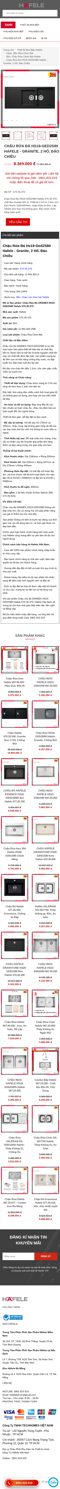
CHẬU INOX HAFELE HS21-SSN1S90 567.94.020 (45, 682)
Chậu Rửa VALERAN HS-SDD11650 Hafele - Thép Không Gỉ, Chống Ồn (14, 1144)
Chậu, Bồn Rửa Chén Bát (19, 53)
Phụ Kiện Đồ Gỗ (12, 38)
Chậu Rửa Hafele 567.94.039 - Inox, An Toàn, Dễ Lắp (14, 1026)
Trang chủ (8, 50)
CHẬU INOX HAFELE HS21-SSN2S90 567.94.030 (45, 968)
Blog (44, 38)
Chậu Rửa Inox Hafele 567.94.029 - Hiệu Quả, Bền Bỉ (14, 682)
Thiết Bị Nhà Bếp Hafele (29, 50)
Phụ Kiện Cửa (36, 31)
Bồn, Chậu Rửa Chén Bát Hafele (23, 56)
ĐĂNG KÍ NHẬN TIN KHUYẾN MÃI (28, 1240)
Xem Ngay (14, 674)
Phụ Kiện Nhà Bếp (13, 31)
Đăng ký (46, 1256)
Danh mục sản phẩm (7, 25)
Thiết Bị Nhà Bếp (29, 25)
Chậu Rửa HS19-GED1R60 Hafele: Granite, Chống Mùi (45, 736)
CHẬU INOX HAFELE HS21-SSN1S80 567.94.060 (45, 794)
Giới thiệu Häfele (11, 1307)
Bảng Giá (31, 38)
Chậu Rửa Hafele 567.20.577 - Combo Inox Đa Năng (14, 1203)
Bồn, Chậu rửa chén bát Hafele (32, 297)
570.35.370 (26, 268)
